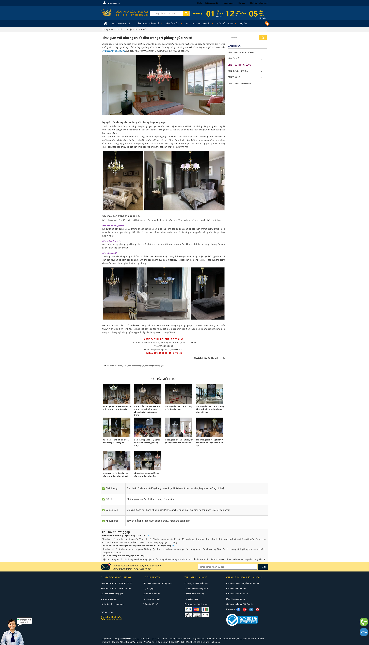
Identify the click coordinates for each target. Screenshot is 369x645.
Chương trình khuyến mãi (196, 583)
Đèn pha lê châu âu (210, 642)
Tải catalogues (113, 3)
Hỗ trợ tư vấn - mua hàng (112, 604)
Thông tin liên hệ (150, 604)
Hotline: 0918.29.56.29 (207, 3)
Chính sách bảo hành (236, 588)
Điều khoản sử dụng (235, 599)
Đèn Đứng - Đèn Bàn (238, 71)
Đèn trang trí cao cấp (198, 23)
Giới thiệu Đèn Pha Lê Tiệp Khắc (158, 583)
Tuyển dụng (228, 3)
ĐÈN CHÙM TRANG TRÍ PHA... (242, 52)
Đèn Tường (234, 77)
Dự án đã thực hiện (151, 594)
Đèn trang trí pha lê (148, 23)
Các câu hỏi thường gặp (112, 594)
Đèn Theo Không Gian (239, 83)
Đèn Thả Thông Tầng (239, 64)
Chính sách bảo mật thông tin (239, 604)
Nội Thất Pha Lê (225, 23)
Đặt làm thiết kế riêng (194, 594)
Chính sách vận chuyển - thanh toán (242, 583)
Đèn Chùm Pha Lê (121, 23)
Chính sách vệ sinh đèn (237, 594)
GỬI (263, 567)
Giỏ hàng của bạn (109, 599)
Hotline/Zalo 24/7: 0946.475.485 (116, 588)
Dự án (243, 23)
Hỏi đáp (241, 3)
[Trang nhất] (106, 23)
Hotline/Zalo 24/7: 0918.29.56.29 (116, 583)
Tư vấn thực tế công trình (196, 588)
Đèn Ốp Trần (173, 23)
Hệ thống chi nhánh (259, 3)
